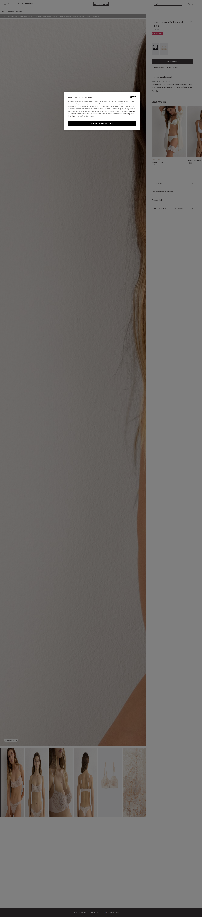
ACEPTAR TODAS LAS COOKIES (102, 123)
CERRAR (133, 97)
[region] (102, 111)
